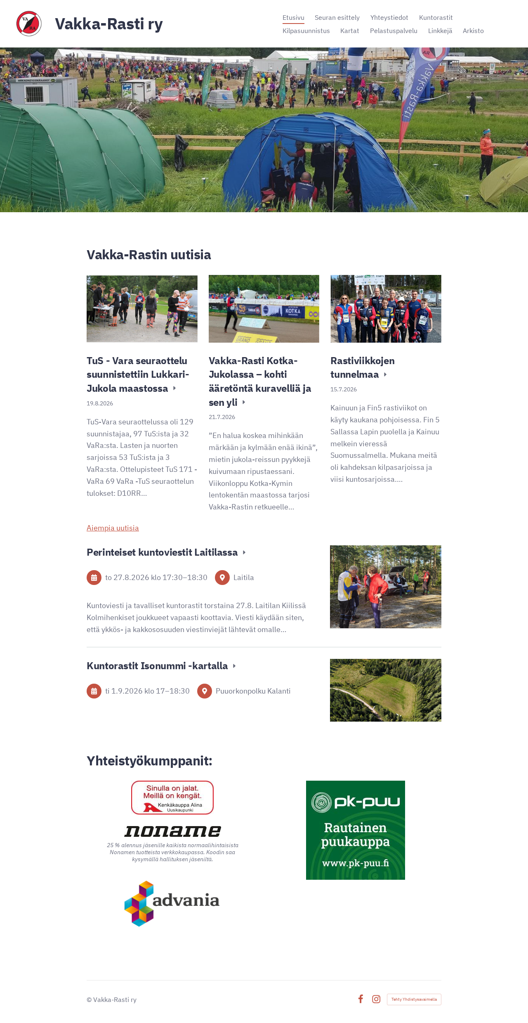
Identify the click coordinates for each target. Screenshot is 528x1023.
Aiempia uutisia (113, 528)
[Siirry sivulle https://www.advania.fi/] (172, 904)
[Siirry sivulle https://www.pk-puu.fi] (355, 830)
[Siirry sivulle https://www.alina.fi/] (172, 798)
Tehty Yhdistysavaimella (414, 999)
